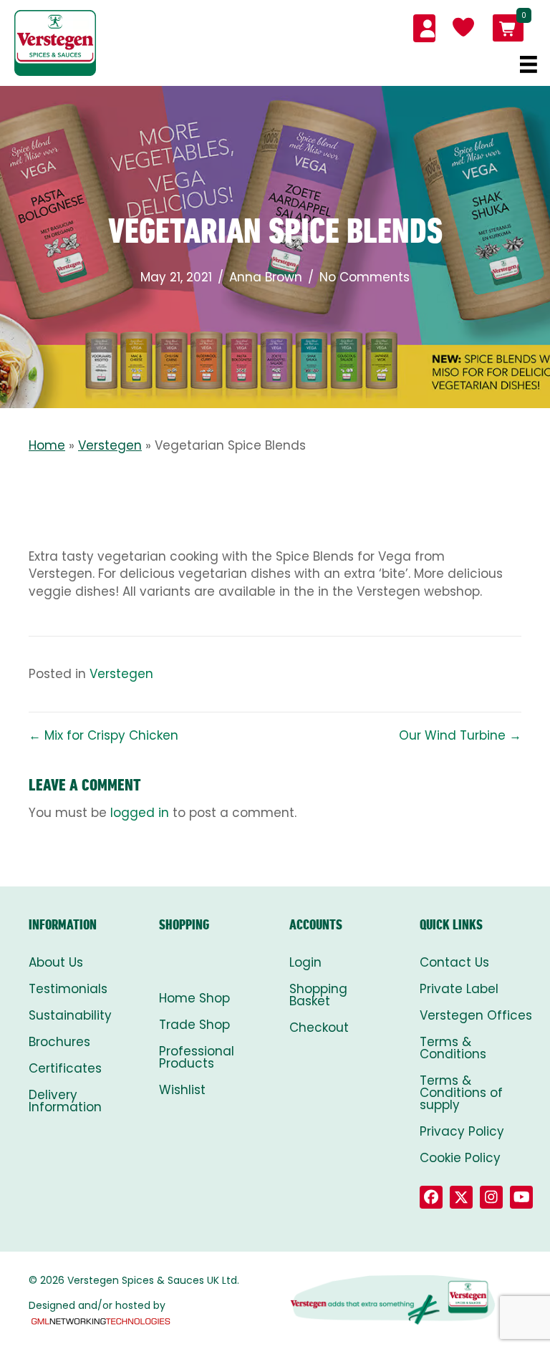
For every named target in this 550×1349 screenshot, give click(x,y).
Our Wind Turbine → (460, 735)
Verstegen (110, 445)
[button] (431, 1197)
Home (47, 445)
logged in (139, 812)
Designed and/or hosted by (97, 1305)
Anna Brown (265, 277)
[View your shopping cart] (508, 28)
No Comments (364, 277)
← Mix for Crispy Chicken (103, 735)
